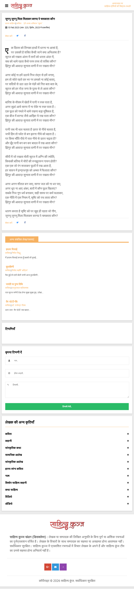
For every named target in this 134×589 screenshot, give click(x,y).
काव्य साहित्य (10, 23)
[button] (17, 35)
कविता (19, 23)
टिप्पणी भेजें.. (67, 406)
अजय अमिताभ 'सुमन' (34, 23)
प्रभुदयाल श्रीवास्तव (20, 287)
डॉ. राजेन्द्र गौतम (19, 305)
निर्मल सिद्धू (16, 253)
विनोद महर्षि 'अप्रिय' (20, 270)
